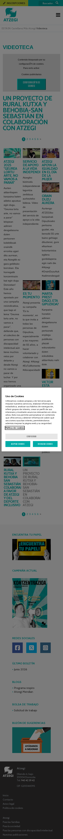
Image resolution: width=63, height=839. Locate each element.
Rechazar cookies (45, 444)
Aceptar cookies (17, 444)
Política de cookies (14, 428)
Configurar (31, 436)
